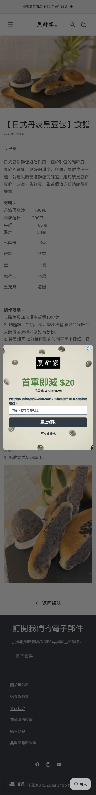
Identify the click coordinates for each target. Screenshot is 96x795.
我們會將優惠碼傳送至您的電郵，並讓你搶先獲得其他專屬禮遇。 (48, 401)
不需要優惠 (48, 433)
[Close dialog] (89, 348)
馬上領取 (48, 422)
